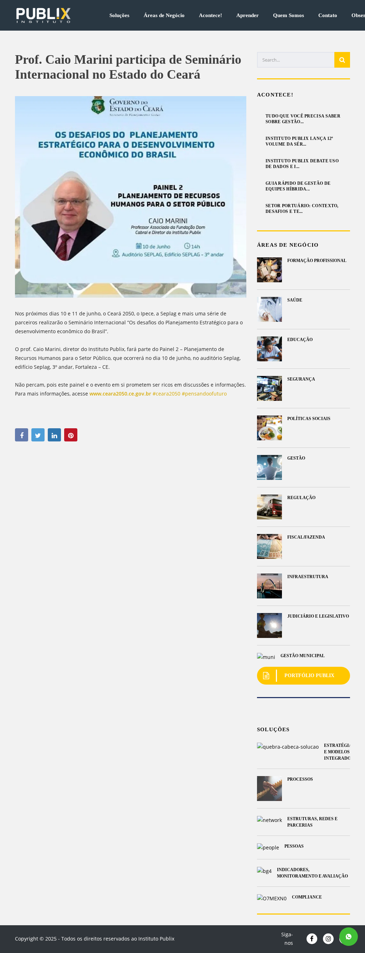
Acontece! (210, 15)
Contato (327, 15)
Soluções (119, 15)
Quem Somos (288, 15)
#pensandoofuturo (204, 393)
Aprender (247, 15)
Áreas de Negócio (164, 15)
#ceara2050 (166, 393)
